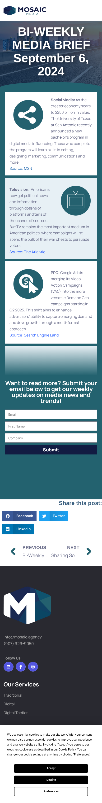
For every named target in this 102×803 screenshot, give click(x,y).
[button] (19, 516)
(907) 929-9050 (19, 643)
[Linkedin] (9, 667)
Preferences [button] (81, 754)
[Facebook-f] (21, 667)
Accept (51, 768)
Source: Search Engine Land (34, 335)
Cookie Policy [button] (67, 749)
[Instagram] (33, 667)
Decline (51, 779)
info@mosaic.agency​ (23, 637)
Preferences (51, 791)
